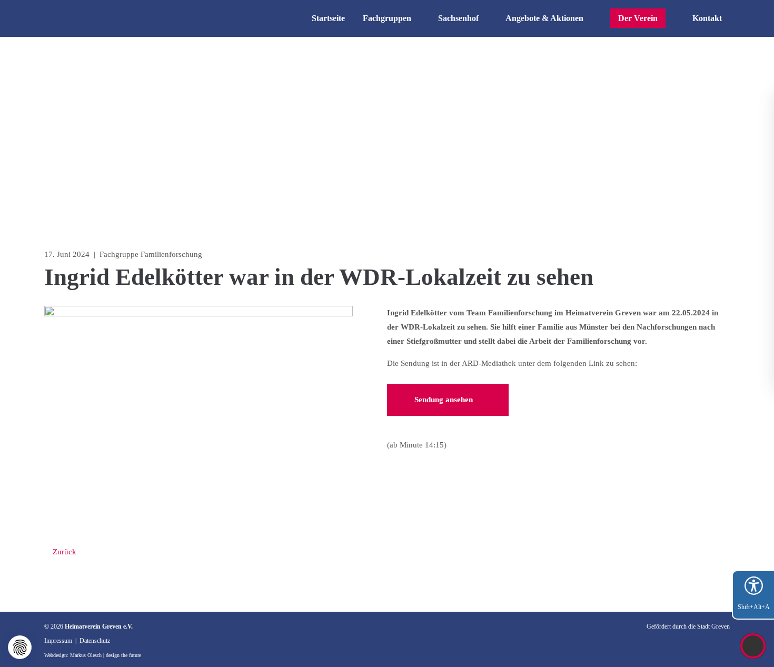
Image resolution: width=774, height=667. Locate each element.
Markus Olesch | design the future (105, 655)
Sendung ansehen (444, 399)
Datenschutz (95, 640)
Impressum (58, 640)
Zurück (63, 551)
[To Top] (753, 646)
